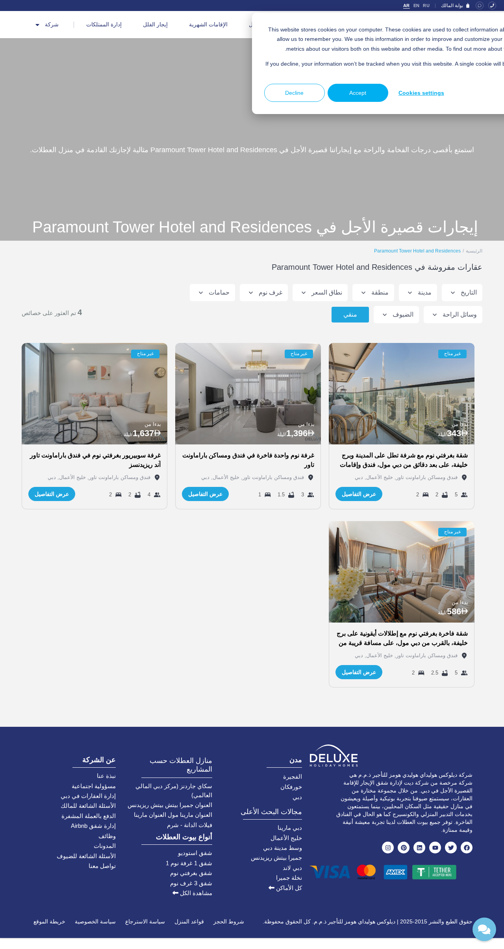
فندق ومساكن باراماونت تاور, (425, 477)
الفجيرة (292, 776)
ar (406, 6)
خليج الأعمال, (378, 477)
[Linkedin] (419, 847)
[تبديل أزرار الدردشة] (484, 929)
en (416, 6)
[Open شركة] (37, 24)
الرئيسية (474, 251)
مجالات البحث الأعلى (271, 812)
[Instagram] (388, 847)
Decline (294, 93)
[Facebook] (466, 847)
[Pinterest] (404, 847)
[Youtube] (435, 847)
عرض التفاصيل (359, 494)
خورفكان (291, 786)
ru (426, 6)
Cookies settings (421, 93)
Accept (357, 93)
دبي (359, 477)
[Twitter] (451, 847)
